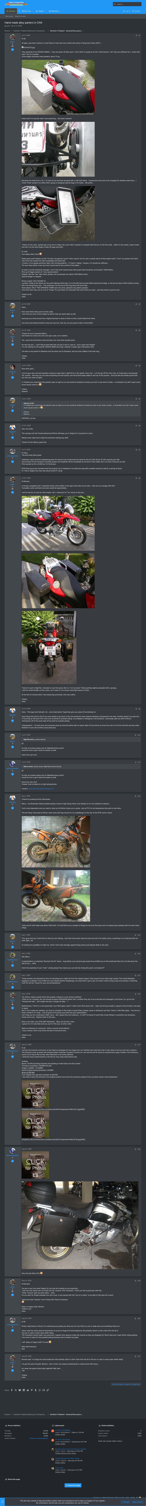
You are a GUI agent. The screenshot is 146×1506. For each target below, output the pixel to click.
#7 (139, 450)
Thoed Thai (59, 1468)
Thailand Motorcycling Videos (65, 1453)
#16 (139, 994)
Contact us (97, 1497)
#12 (139, 796)
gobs (8, 26)
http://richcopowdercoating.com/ (41, 789)
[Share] (136, 35)
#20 (139, 1318)
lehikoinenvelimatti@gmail (39, 1438)
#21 (139, 1356)
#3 (139, 330)
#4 (139, 366)
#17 (139, 1045)
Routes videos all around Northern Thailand (70, 1449)
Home (133, 1497)
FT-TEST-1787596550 (62, 1430)
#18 (139, 1149)
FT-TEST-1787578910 (62, 1440)
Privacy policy (120, 1497)
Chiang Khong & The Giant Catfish (67, 1458)
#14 (139, 954)
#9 (139, 709)
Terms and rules (108, 1497)
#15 (139, 975)
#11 (139, 762)
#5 (139, 399)
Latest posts (59, 1425)
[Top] (137, 1497)
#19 (139, 1281)
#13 (139, 935)
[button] (32, 11)
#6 (139, 426)
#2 (139, 304)
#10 (139, 735)
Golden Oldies (60, 1434)
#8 (139, 478)
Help (127, 1497)
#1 (139, 35)
